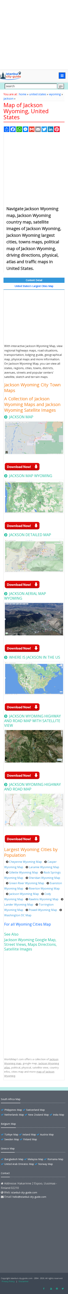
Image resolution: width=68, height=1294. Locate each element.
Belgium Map (8, 1123)
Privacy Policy (8, 1281)
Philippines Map (13, 1109)
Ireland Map (29, 1134)
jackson (8, 98)
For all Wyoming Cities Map (27, 924)
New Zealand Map (38, 1114)
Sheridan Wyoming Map (44, 878)
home (22, 94)
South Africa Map (10, 1099)
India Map (58, 1114)
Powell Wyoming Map (43, 910)
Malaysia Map (35, 1159)
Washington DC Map (17, 915)
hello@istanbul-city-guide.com (29, 1196)
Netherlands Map (14, 1114)
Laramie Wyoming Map (44, 867)
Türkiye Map (11, 1134)
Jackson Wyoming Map (24, 894)
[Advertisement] (34, 34)
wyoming (55, 94)
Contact (5, 1173)
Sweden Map (11, 1139)
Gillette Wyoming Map (23, 872)
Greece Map (8, 1148)
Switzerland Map (35, 1109)
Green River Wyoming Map (26, 883)
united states (37, 94)
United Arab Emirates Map (19, 1164)
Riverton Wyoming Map (44, 888)
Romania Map (55, 1159)
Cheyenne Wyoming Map (25, 862)
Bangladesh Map (13, 1159)
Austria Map (47, 1134)
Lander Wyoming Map (18, 904)
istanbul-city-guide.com (24, 1192)
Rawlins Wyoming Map (43, 899)
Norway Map (45, 1164)
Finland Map (30, 1139)
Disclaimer (24, 1281)
